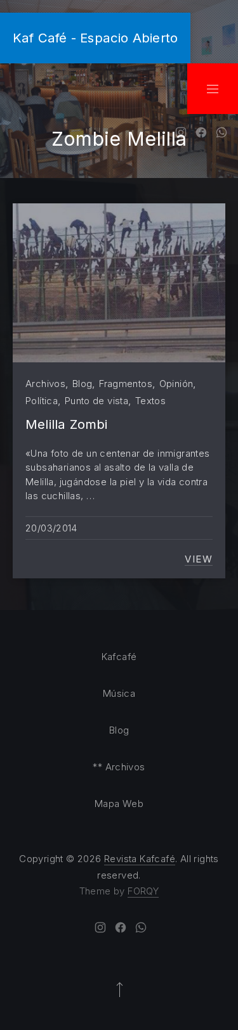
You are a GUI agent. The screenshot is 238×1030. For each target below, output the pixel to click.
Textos (150, 401)
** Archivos (119, 767)
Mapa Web (119, 804)
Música (119, 693)
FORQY (143, 891)
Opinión (176, 384)
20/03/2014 (51, 528)
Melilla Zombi (66, 424)
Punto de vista (96, 401)
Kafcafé (119, 657)
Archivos (45, 384)
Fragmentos (125, 384)
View (199, 559)
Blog (82, 384)
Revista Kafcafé (139, 859)
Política (41, 401)
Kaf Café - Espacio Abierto (95, 38)
